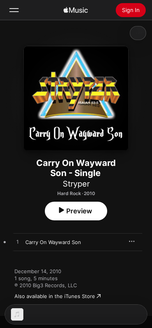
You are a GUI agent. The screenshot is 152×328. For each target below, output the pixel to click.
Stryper (76, 183)
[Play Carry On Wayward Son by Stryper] (17, 242)
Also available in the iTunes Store (54, 296)
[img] (76, 10)
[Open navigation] (14, 10)
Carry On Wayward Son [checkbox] (53, 242)
